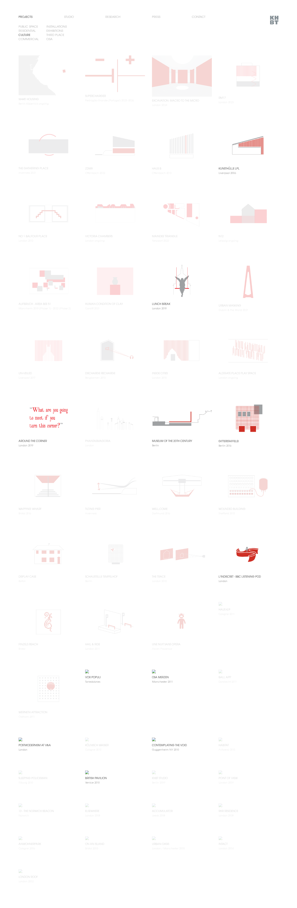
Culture (24, 35)
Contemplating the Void (169, 745)
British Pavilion (96, 778)
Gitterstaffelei (229, 441)
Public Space (28, 27)
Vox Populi (93, 677)
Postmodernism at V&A (35, 745)
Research (112, 17)
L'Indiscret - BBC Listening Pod (240, 576)
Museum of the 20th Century (172, 441)
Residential (27, 31)
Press (156, 17)
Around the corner (33, 441)
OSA (49, 39)
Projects (25, 17)
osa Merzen (160, 677)
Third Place (55, 35)
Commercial (29, 39)
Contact (198, 17)
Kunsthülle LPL (229, 168)
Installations (56, 27)
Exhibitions (54, 31)
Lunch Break (161, 304)
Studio (69, 17)
